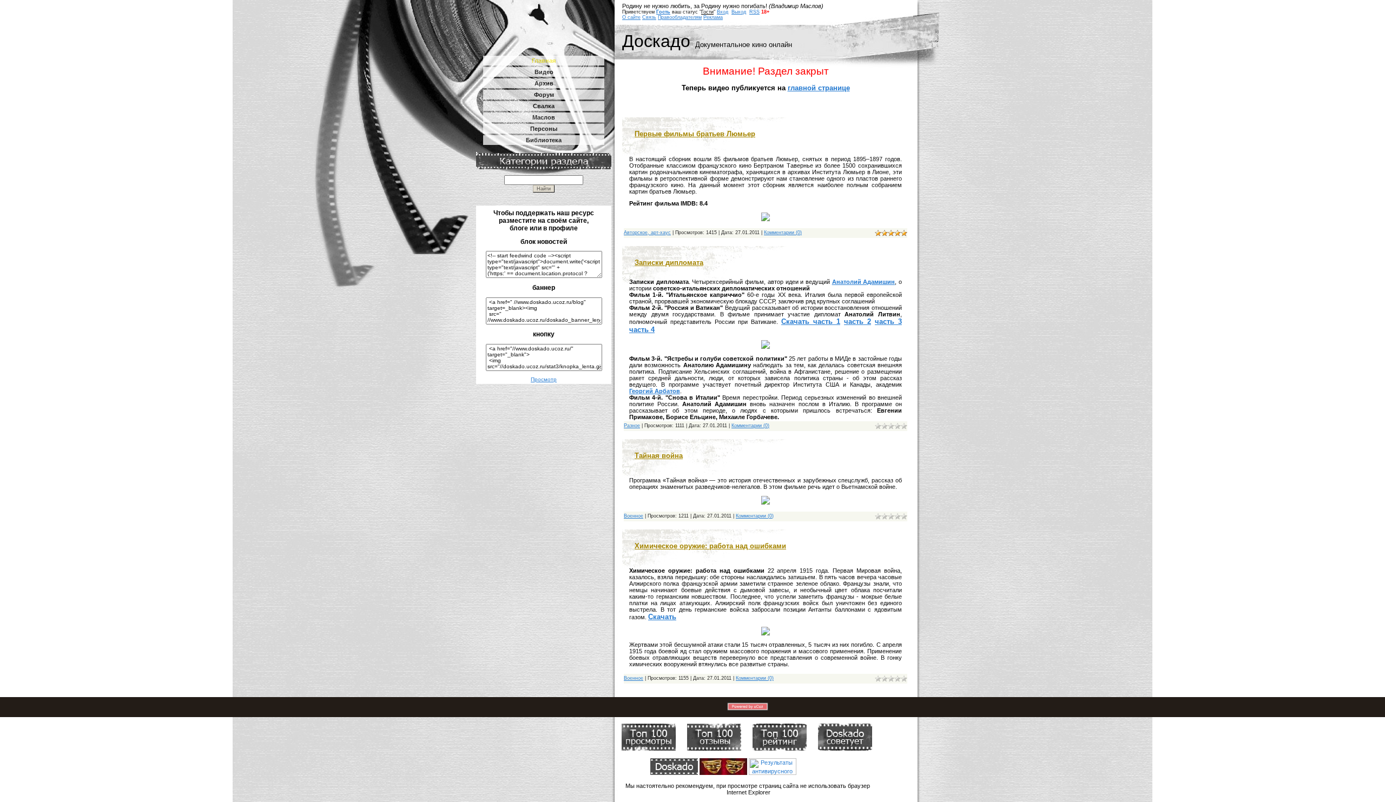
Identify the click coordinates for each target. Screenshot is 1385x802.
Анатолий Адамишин (863, 282)
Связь (649, 17)
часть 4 (642, 330)
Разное (632, 425)
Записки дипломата (669, 263)
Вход (722, 12)
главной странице (819, 88)
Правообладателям (680, 17)
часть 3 (888, 321)
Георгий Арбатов (654, 391)
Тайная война (659, 456)
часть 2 (857, 321)
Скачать (662, 617)
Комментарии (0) (783, 232)
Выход (738, 12)
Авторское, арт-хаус (647, 232)
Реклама (713, 17)
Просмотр (544, 379)
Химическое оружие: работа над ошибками (710, 546)
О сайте (631, 17)
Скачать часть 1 (810, 321)
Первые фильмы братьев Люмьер (695, 134)
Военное (633, 516)
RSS (754, 12)
